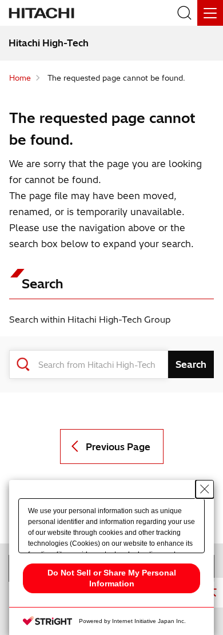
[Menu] (210, 13)
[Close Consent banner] (205, 489)
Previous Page (118, 447)
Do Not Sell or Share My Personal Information (111, 578)
